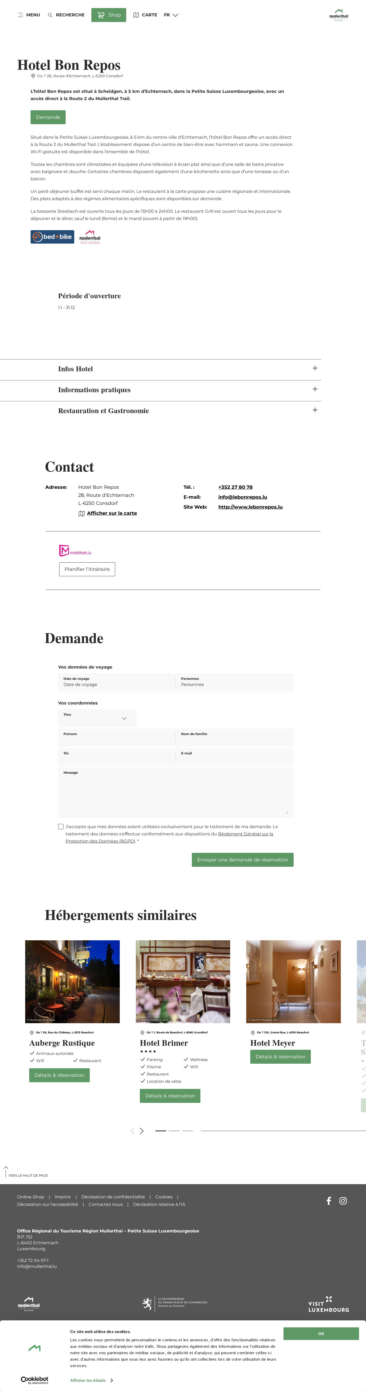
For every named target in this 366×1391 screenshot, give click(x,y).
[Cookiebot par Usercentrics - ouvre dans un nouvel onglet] (34, 1381)
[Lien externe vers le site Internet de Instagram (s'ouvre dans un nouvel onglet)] (343, 1200)
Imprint (63, 1196)
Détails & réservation (72, 1011)
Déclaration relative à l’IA (159, 1204)
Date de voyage (76, 679)
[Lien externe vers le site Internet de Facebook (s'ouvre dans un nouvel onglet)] (329, 1200)
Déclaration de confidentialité (113, 1196)
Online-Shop (30, 1196)
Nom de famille (194, 734)
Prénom (70, 734)
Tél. (66, 753)
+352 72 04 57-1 (32, 1260)
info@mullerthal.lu (37, 1266)
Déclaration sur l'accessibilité (47, 1204)
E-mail (186, 753)
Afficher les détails (88, 1380)
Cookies (164, 1196)
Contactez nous (106, 1204)
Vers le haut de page (28, 1175)
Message (71, 772)
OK (321, 1333)
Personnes (190, 679)
